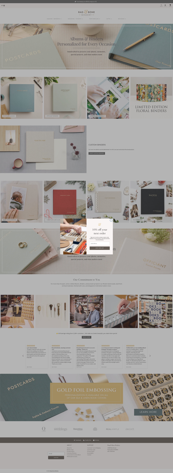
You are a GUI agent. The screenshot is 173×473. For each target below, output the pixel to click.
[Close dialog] (111, 220)
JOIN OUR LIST (100, 248)
